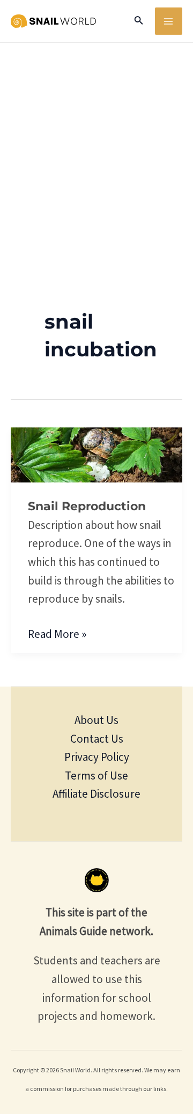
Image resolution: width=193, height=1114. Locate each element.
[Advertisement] (96, 144)
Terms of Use (96, 775)
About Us (96, 720)
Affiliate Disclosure (96, 793)
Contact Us (96, 738)
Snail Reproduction (87, 506)
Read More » (57, 633)
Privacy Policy (96, 757)
